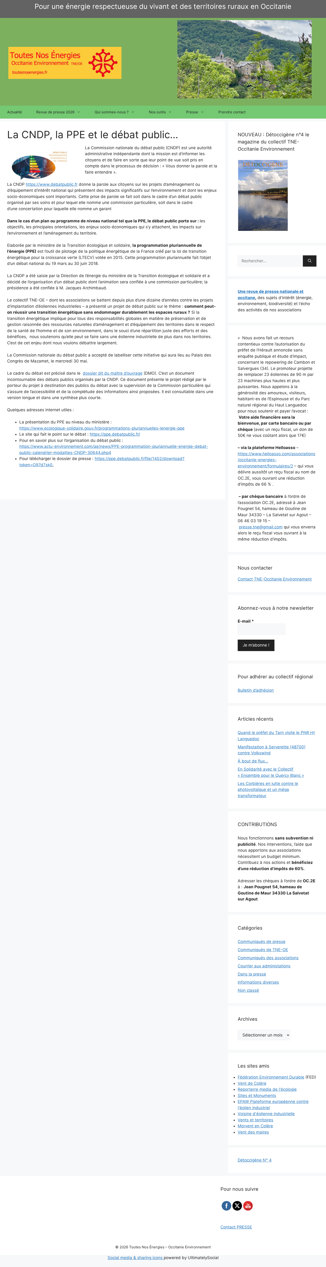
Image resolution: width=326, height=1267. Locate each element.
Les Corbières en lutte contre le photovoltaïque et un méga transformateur (268, 789)
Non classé (248, 990)
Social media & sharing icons (136, 1257)
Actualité (14, 112)
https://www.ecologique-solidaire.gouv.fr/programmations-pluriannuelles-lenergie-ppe (101, 428)
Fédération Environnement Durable (271, 1077)
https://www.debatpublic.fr (52, 184)
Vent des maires (253, 1132)
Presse (192, 112)
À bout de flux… (253, 761)
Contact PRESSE (236, 1227)
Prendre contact (232, 112)
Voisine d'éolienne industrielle (266, 1113)
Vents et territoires (255, 1120)
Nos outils (157, 112)
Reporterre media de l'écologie (267, 1089)
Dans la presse (252, 974)
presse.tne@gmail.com (261, 527)
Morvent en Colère (255, 1126)
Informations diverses (258, 982)
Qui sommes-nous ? (112, 112)
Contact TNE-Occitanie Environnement (275, 579)
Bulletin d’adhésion (256, 690)
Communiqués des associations (268, 957)
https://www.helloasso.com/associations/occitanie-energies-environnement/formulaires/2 (276, 459)
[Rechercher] (309, 261)
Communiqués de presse (261, 941)
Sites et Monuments (257, 1095)
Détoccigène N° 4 (255, 1160)
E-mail (246, 621)
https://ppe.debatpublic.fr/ (115, 434)
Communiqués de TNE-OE (263, 949)
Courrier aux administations (264, 966)
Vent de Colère (252, 1083)
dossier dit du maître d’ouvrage (112, 373)
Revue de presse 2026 (55, 112)
